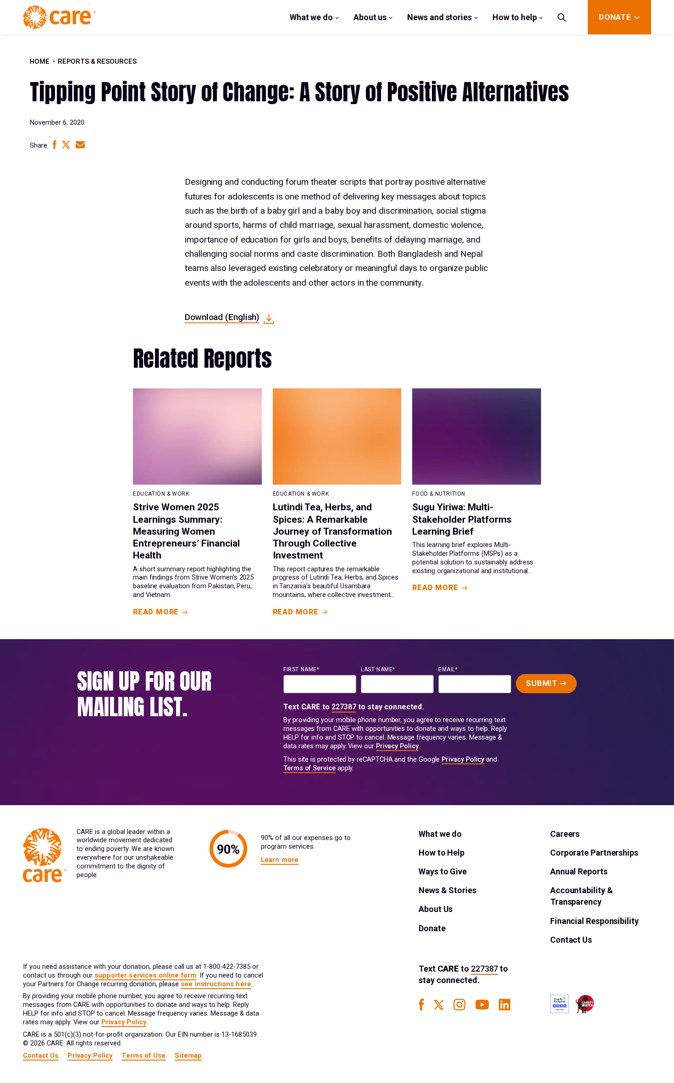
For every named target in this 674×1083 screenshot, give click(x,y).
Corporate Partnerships (594, 852)
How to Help (441, 852)
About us (370, 17)
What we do (311, 17)
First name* (301, 669)
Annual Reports (579, 871)
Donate (432, 928)
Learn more (279, 860)
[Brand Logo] (59, 17)
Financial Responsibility (594, 921)
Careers (565, 834)
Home (40, 62)
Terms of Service (309, 768)
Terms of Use (144, 1056)
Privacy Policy (397, 746)
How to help (514, 17)
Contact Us (571, 940)
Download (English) (222, 317)
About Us (436, 909)
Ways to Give (443, 871)
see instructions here (216, 984)
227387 (343, 706)
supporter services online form (145, 975)
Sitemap (188, 1056)
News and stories (439, 17)
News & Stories (447, 890)
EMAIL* (448, 669)
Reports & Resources (97, 62)
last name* (378, 669)
